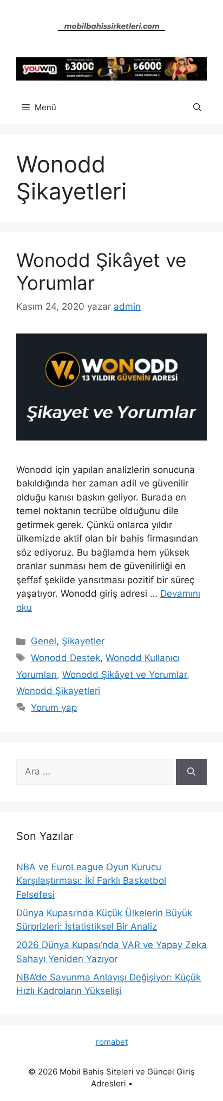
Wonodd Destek (65, 657)
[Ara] (191, 772)
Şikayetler (83, 641)
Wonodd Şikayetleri (58, 690)
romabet (112, 1042)
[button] (197, 107)
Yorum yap (54, 707)
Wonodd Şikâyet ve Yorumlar (124, 674)
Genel (43, 641)
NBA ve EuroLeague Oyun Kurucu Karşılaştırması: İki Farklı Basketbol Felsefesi (91, 881)
